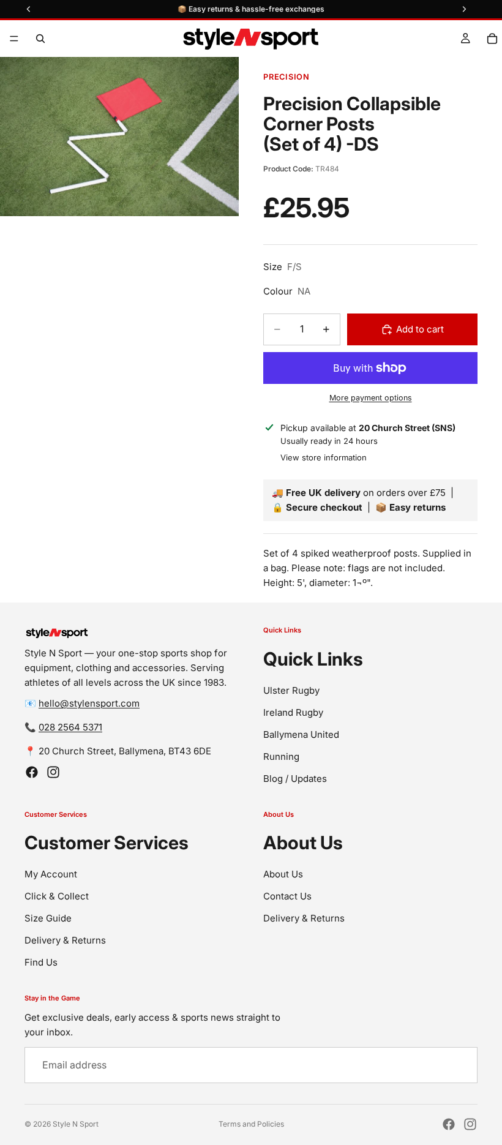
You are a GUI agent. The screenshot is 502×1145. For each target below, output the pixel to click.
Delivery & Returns (65, 940)
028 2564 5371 (70, 727)
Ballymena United (301, 734)
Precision (286, 76)
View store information (323, 457)
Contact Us (287, 896)
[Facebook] (31, 772)
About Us (283, 874)
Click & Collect (56, 896)
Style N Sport (76, 1123)
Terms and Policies (251, 1123)
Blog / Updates (295, 778)
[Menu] (14, 38)
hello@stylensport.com (89, 703)
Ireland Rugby (293, 712)
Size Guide (48, 918)
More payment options (370, 397)
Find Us (41, 962)
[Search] (40, 38)
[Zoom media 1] (119, 136)
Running (281, 756)
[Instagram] (53, 772)
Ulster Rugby (291, 690)
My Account (50, 874)
